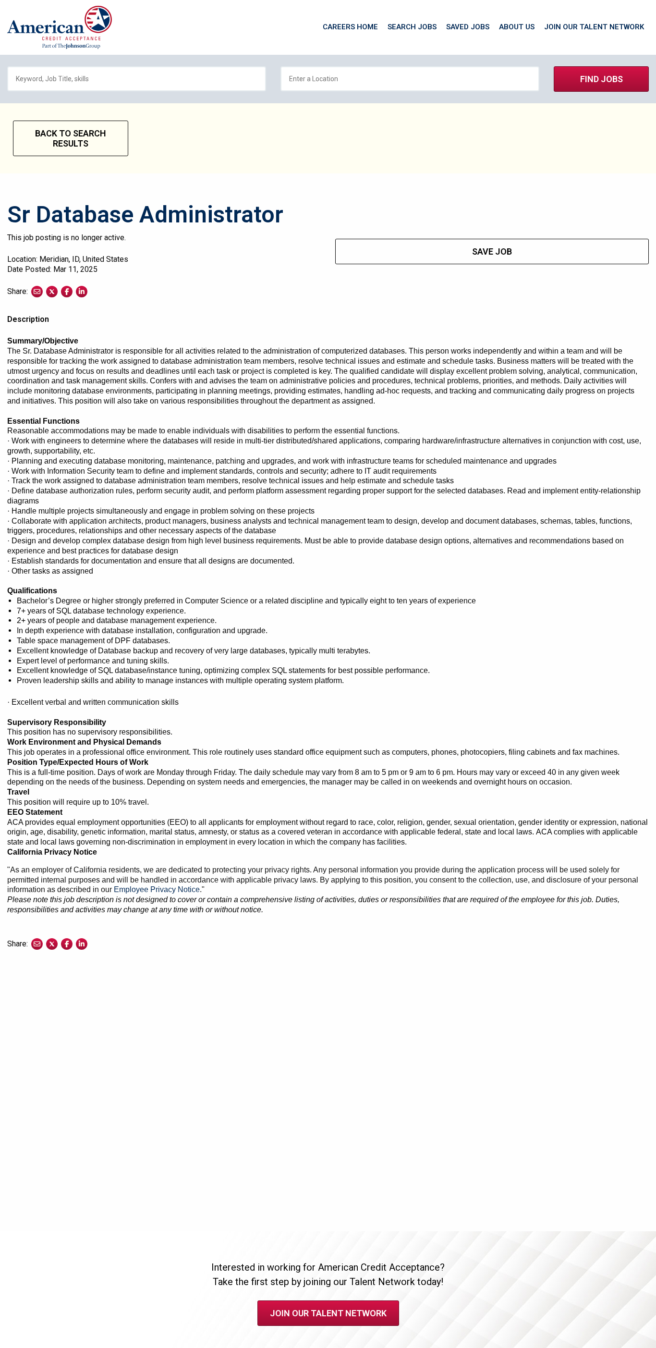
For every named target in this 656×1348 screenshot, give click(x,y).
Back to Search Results (70, 138)
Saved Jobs (467, 27)
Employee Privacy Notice (157, 889)
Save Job (492, 251)
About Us (517, 27)
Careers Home (350, 27)
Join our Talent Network (594, 27)
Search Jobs (412, 27)
